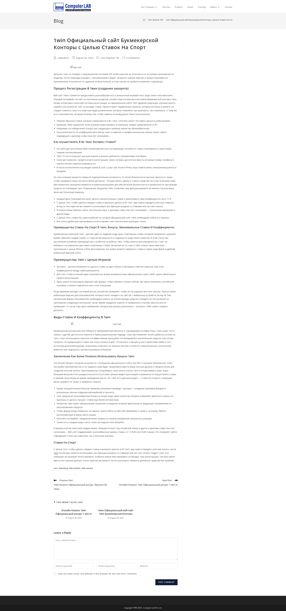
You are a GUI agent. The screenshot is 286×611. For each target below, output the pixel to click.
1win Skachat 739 (109, 57)
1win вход (63, 468)
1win (56, 453)
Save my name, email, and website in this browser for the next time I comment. (97, 573)
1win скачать (87, 468)
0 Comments (133, 57)
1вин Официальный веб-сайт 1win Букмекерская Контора (115, 512)
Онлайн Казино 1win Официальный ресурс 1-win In (74, 512)
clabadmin (63, 57)
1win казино (74, 468)
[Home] (144, 19)
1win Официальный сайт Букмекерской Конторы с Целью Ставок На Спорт (200, 19)
